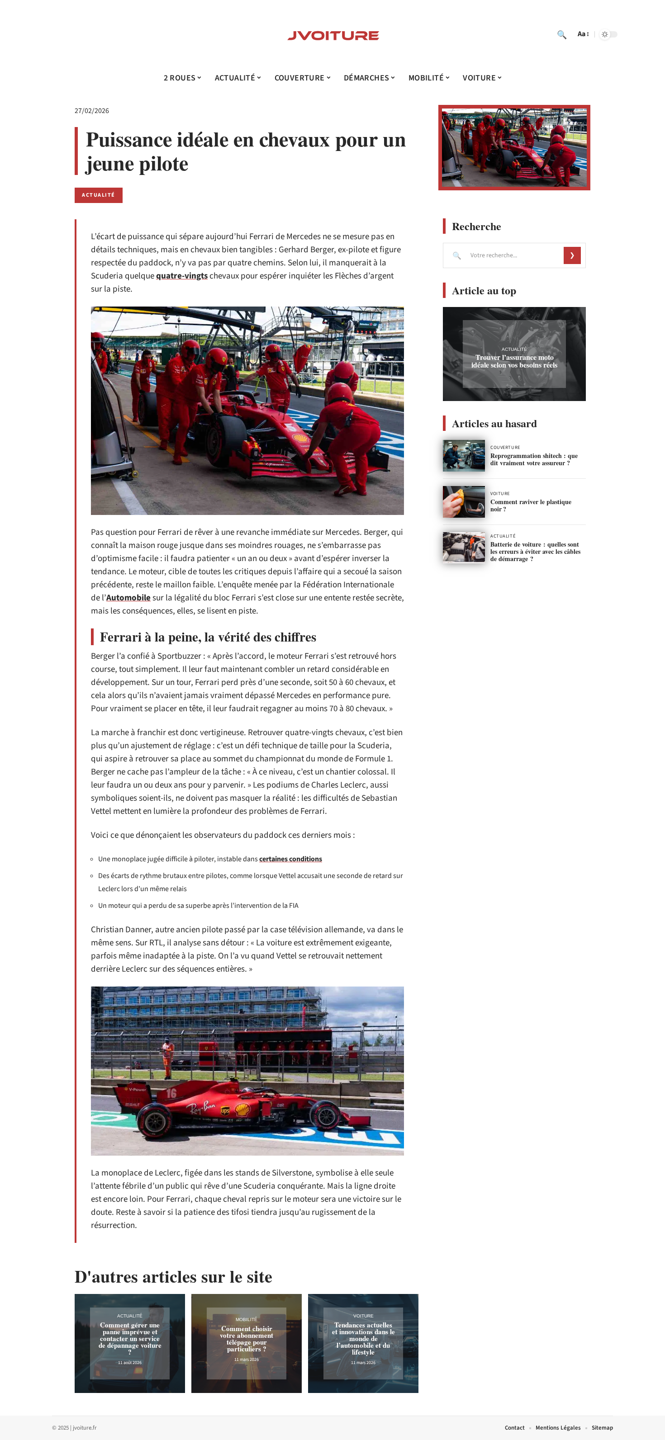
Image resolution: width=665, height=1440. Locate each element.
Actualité (98, 195)
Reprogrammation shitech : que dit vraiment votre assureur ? (534, 459)
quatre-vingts (182, 276)
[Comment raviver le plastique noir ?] (464, 502)
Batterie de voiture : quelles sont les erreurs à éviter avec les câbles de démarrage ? (535, 551)
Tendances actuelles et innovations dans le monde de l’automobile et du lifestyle (363, 1338)
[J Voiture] (332, 34)
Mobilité (246, 1319)
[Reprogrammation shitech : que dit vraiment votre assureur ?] (464, 456)
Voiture (363, 1315)
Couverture (505, 447)
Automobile (128, 598)
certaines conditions (290, 859)
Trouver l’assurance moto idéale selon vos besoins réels (514, 361)
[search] (562, 34)
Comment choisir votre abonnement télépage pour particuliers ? (246, 1338)
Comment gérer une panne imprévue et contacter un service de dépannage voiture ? (130, 1338)
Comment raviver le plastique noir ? (530, 505)
